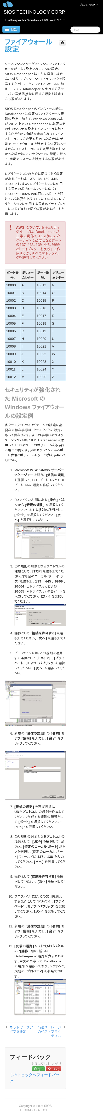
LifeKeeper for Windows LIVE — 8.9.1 (34, 20)
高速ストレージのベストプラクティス (49, 1031)
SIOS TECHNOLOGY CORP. (35, 12)
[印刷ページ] (62, 42)
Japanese (88, 4)
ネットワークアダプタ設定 (21, 1029)
